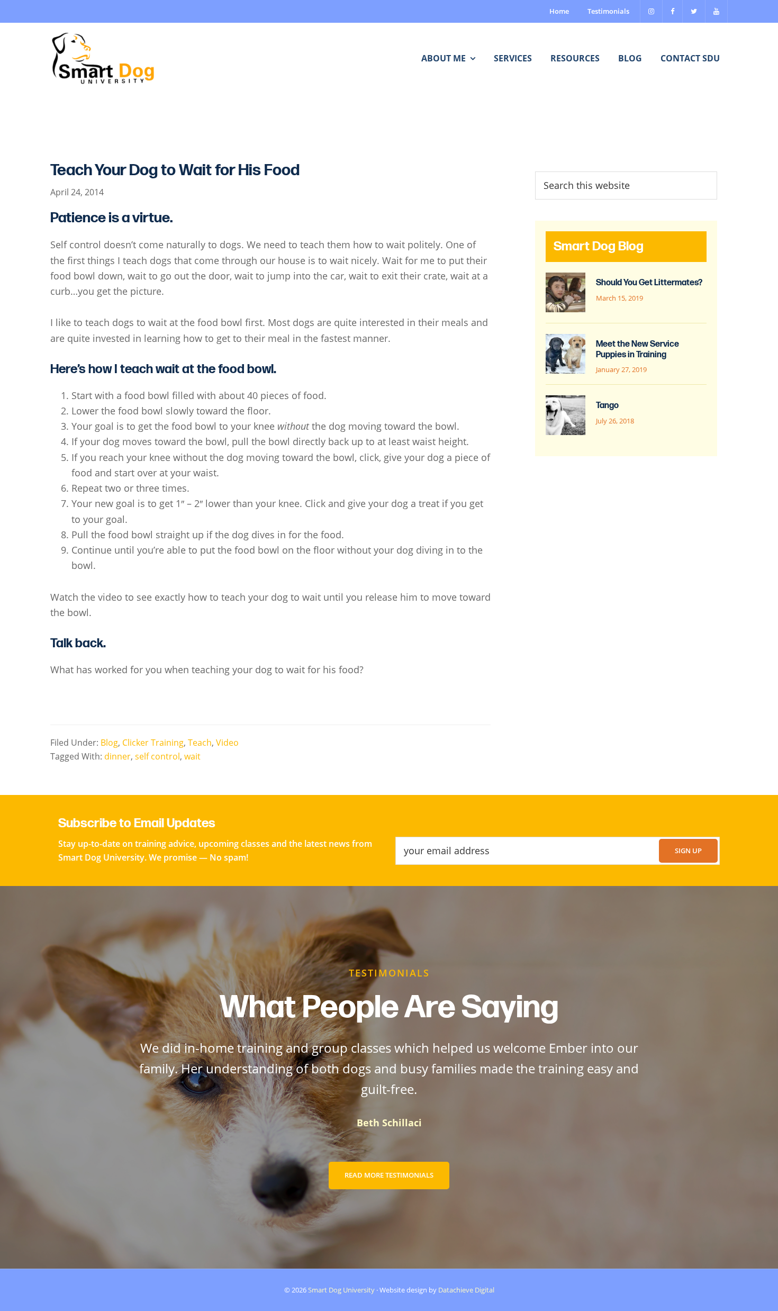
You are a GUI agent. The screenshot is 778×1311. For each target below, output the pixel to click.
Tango (607, 406)
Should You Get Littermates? (649, 283)
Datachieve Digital (466, 1290)
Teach (200, 742)
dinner (117, 756)
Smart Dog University (341, 1290)
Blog (109, 742)
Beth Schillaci (389, 1122)
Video (227, 742)
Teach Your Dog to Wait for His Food (175, 170)
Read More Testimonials (389, 1175)
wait (192, 756)
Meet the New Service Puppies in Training (637, 349)
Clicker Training (153, 742)
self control (157, 756)
